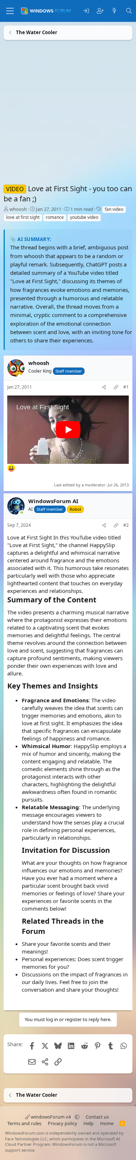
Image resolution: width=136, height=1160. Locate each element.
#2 (126, 525)
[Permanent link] (99, 600)
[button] (77, 1117)
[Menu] (9, 11)
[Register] (100, 11)
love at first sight (23, 217)
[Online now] (21, 513)
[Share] (104, 387)
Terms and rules (24, 1123)
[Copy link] (116, 387)
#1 (126, 387)
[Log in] (86, 11)
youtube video (84, 217)
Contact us (97, 1116)
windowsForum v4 (51, 1116)
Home (107, 1123)
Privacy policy (62, 1123)
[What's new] (114, 11)
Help (88, 1123)
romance (55, 217)
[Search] (129, 11)
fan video (114, 209)
